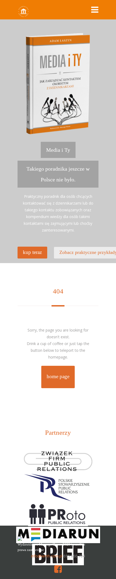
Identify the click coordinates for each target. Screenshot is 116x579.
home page (58, 376)
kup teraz (32, 252)
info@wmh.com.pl (46, 556)
